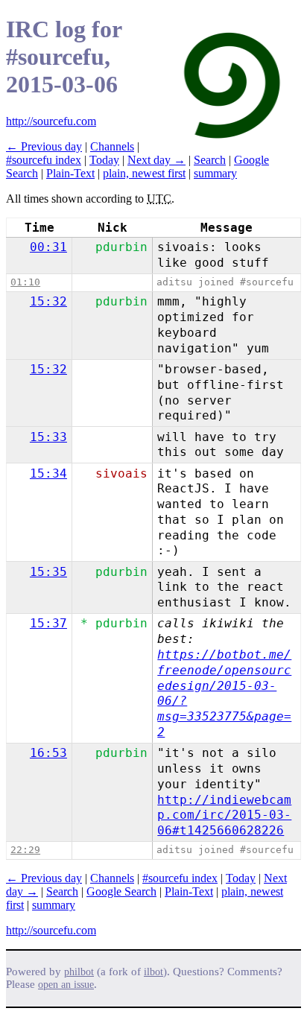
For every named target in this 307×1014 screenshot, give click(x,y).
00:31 (48, 247)
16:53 (48, 753)
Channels (112, 146)
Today (104, 159)
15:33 (48, 437)
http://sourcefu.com (51, 121)
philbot (79, 971)
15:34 (48, 473)
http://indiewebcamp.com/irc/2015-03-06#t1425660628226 (224, 815)
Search (210, 159)
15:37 (48, 623)
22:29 (25, 849)
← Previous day (44, 146)
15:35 (48, 572)
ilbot (153, 971)
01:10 (25, 282)
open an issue (66, 984)
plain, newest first (144, 173)
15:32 (48, 301)
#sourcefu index (43, 159)
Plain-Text (70, 173)
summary (215, 173)
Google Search (121, 891)
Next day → (156, 159)
